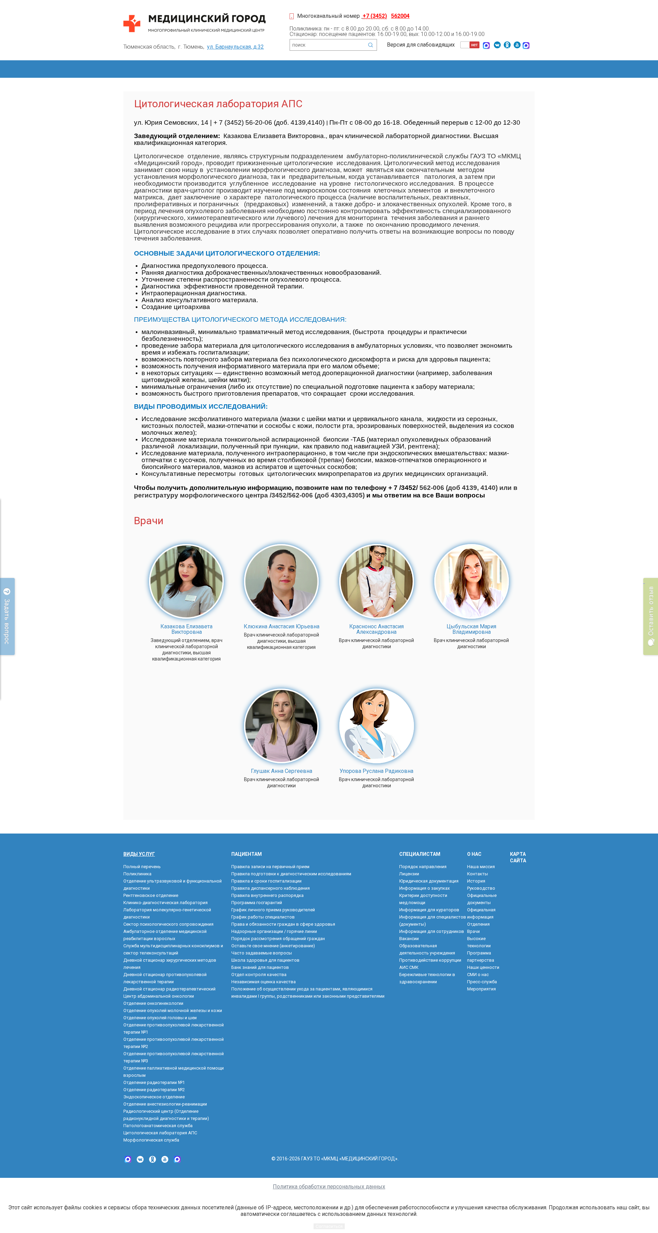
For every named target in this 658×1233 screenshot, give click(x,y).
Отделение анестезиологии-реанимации (165, 1104)
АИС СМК (408, 967)
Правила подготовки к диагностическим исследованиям (291, 873)
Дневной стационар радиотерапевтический (169, 988)
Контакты (477, 873)
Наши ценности (483, 967)
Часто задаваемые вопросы (261, 952)
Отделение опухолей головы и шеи (160, 1017)
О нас (474, 854)
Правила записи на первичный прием (270, 866)
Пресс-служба (482, 981)
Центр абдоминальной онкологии (158, 996)
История (476, 881)
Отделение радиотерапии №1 (154, 1082)
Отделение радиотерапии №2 (154, 1089)
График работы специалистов (263, 917)
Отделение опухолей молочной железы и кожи (172, 1010)
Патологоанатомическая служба (158, 1125)
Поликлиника (137, 873)
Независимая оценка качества (263, 981)
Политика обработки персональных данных (329, 1186)
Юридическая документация (429, 881)
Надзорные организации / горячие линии (274, 931)
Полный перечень (142, 866)
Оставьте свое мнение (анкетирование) (273, 945)
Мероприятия (481, 988)
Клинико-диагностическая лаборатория (165, 902)
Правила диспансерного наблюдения (270, 888)
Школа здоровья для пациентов (265, 960)
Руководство (481, 888)
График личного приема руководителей (273, 909)
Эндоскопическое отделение (154, 1096)
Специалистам (419, 854)
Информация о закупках (424, 888)
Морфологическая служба (151, 1140)
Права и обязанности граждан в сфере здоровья (283, 924)
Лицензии (409, 873)
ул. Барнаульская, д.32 (235, 47)
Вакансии (409, 938)
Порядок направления (423, 866)
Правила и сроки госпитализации (266, 881)
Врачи (473, 931)
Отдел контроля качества (259, 974)
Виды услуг (139, 854)
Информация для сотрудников (431, 931)
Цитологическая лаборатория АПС (160, 1132)
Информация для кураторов (429, 909)
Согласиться (329, 1226)
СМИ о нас (478, 974)
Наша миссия (481, 866)
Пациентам (246, 854)
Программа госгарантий (256, 902)
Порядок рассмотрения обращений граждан (278, 938)
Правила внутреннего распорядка (267, 895)
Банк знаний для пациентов (260, 967)
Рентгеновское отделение (150, 895)
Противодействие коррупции (430, 960)
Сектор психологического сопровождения (168, 924)
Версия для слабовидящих (421, 44)
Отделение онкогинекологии (153, 1003)
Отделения (478, 924)
